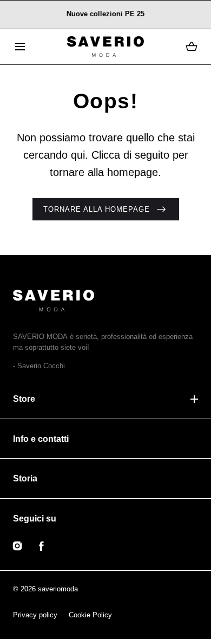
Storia (25, 478)
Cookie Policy (90, 615)
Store (24, 398)
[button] (20, 47)
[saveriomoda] (105, 46)
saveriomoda (58, 589)
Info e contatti (41, 439)
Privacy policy (35, 615)
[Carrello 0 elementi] (191, 46)
